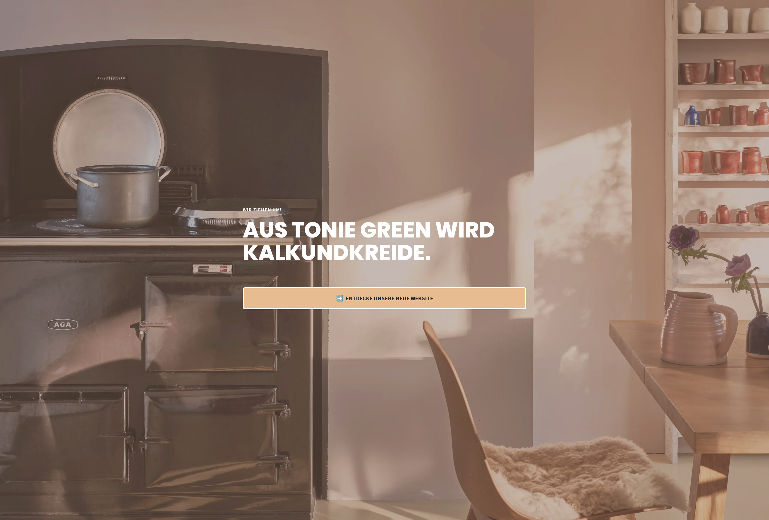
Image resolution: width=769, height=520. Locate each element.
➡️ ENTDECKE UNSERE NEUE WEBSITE (384, 298)
